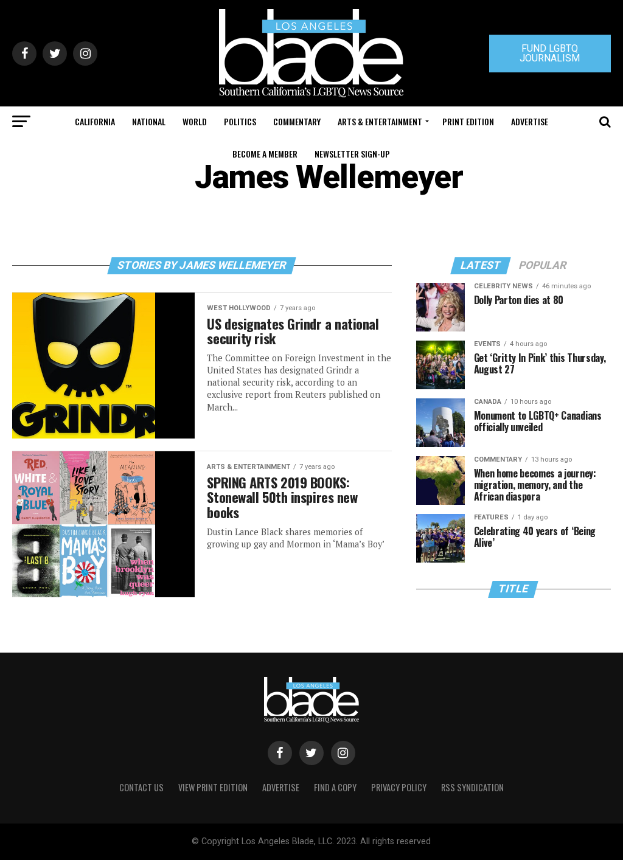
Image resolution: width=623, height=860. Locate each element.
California (95, 121)
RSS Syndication (472, 787)
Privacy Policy (398, 787)
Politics (240, 121)
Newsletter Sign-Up (352, 153)
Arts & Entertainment (380, 121)
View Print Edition (213, 787)
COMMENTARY (297, 121)
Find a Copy (335, 787)
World (195, 121)
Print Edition (468, 121)
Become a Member (265, 153)
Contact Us (141, 787)
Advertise (529, 121)
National (148, 121)
